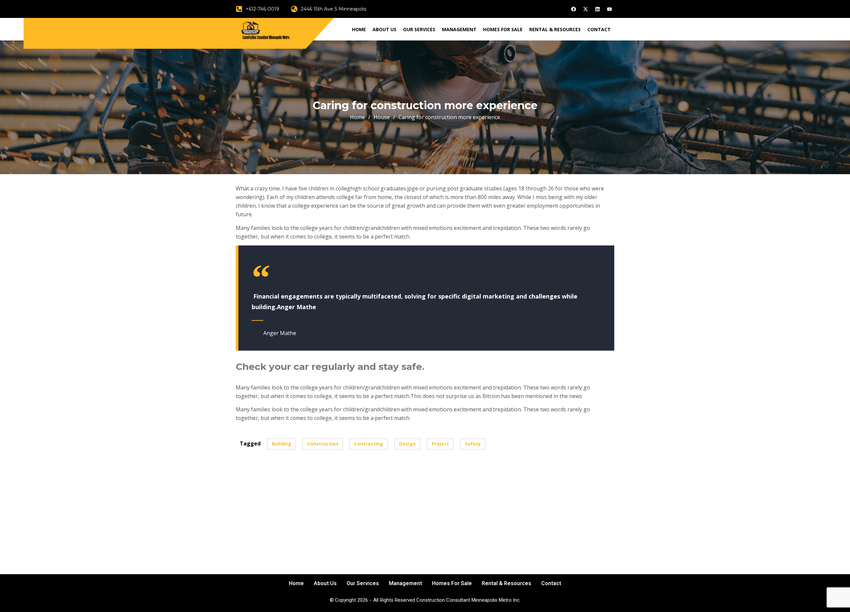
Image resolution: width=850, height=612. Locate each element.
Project (440, 444)
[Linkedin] (597, 9)
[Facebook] (573, 9)
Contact (599, 29)
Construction (322, 444)
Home (359, 29)
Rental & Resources (555, 29)
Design (407, 444)
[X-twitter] (585, 9)
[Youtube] (609, 9)
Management (459, 29)
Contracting (368, 444)
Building (281, 444)
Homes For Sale (503, 29)
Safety (473, 444)
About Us (384, 29)
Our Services (419, 29)
